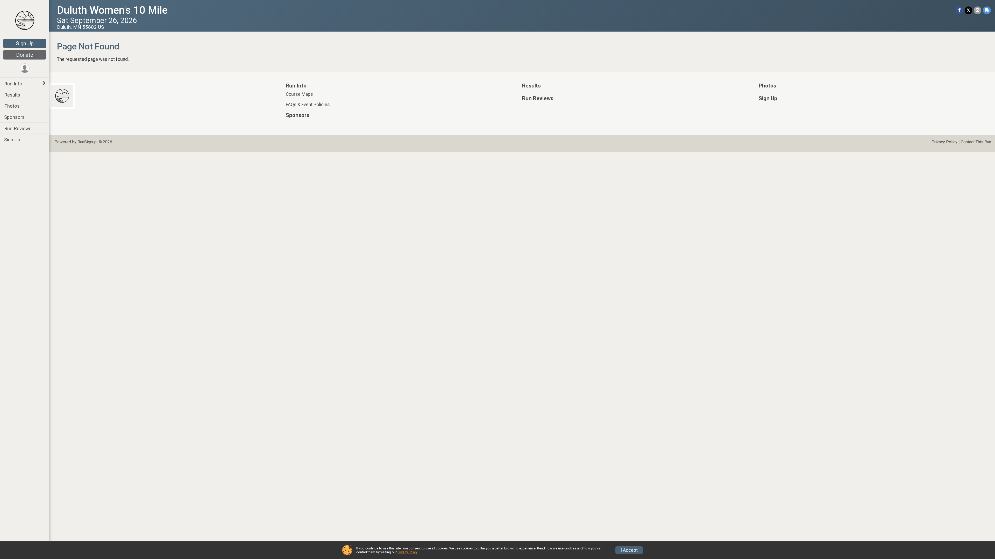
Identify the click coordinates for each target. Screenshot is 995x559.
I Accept (629, 550)
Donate (24, 55)
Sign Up (25, 43)
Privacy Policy (944, 141)
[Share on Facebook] (959, 10)
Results (12, 95)
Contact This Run (976, 141)
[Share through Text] (987, 10)
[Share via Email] (977, 10)
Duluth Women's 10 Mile (112, 10)
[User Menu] (25, 68)
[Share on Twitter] (968, 10)
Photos (12, 106)
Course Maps (299, 94)
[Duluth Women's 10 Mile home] (25, 20)
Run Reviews (18, 128)
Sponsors (14, 117)
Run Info (13, 83)
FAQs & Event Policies (308, 104)
